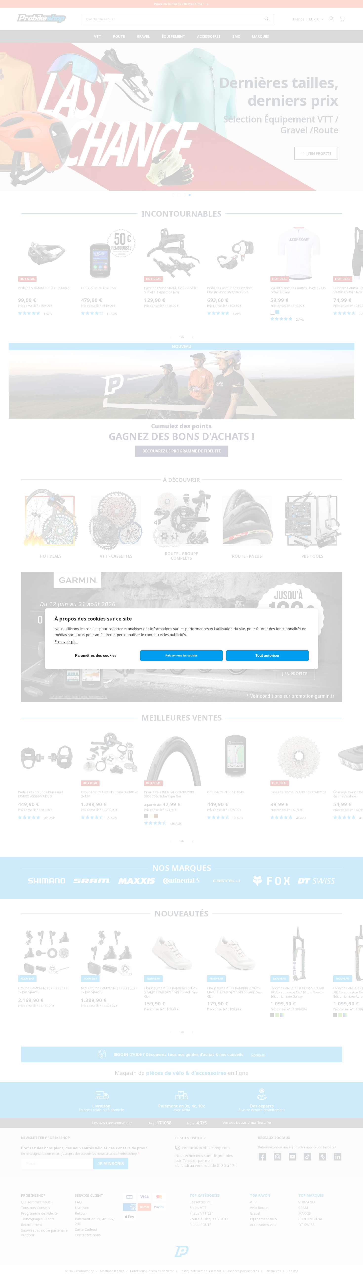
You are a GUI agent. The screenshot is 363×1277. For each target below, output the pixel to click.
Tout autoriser (267, 655)
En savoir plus (66, 641)
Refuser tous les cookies (181, 655)
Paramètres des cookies (95, 655)
